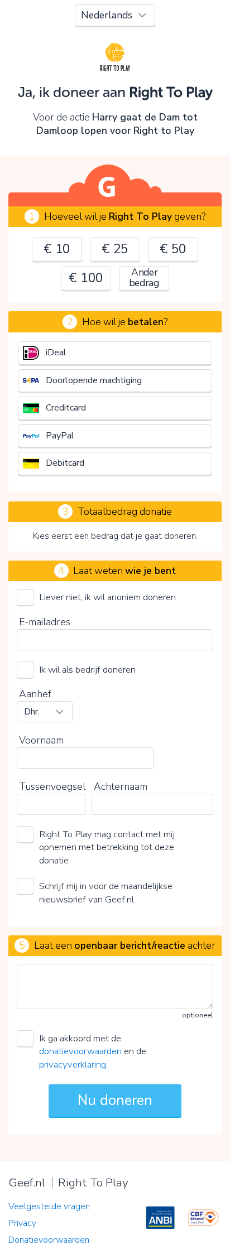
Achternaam (120, 786)
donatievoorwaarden (80, 1051)
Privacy (22, 1223)
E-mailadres (44, 622)
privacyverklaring (72, 1064)
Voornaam (41, 740)
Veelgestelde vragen (49, 1206)
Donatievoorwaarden (48, 1240)
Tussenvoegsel (52, 786)
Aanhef (35, 694)
